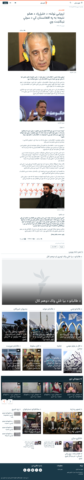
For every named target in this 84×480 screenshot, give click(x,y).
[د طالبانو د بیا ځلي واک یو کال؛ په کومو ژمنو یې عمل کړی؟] (69, 327)
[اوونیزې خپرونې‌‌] (10, 3)
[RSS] (24, 470)
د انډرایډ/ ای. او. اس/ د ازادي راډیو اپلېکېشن (75, 473)
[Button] (22, 30)
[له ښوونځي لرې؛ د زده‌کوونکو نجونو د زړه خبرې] (52, 387)
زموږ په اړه (60, 469)
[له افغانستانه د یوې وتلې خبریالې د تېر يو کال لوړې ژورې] (72, 446)
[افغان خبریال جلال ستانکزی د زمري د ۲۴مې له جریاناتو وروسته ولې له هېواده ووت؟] (38, 443)
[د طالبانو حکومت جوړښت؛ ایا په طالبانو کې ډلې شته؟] (11, 360)
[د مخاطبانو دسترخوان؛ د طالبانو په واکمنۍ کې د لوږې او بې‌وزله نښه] (31, 423)
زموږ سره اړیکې (79, 469)
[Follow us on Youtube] (32, 470)
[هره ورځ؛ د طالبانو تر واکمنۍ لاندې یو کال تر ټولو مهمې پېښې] (72, 362)
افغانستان (61, 10)
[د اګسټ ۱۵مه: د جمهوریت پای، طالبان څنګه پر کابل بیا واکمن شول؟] (31, 360)
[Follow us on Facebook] (40, 470)
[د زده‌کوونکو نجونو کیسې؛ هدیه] (17, 428)
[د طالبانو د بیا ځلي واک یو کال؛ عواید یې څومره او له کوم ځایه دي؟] (42, 327)
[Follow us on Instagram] (28, 470)
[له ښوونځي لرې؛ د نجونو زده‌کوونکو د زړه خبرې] (72, 387)
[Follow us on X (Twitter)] (36, 470)
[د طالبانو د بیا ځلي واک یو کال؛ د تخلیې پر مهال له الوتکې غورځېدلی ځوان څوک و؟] (52, 360)
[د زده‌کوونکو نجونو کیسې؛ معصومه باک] (17, 414)
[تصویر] (15, 3)
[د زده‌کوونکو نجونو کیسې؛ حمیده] (17, 422)
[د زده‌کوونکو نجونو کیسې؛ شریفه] (17, 434)
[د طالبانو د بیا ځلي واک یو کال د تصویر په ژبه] (62, 423)
